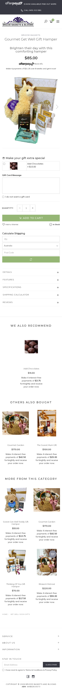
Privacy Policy (51, 670)
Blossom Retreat (47, 584)
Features (8, 279)
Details (7, 272)
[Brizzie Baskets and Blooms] (18, 21)
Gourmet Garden (15, 445)
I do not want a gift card (17, 196)
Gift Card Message (11, 175)
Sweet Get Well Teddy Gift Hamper (15, 523)
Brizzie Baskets (31, 35)
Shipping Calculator (16, 294)
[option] (31, 110)
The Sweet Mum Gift (47, 445)
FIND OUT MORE (49, 4)
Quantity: (8, 208)
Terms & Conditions (34, 670)
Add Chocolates (35, 163)
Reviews (8, 302)
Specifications (12, 287)
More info (38, 64)
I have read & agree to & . (31, 670)
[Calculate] (31, 259)
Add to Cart (32, 218)
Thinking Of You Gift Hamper (15, 585)
